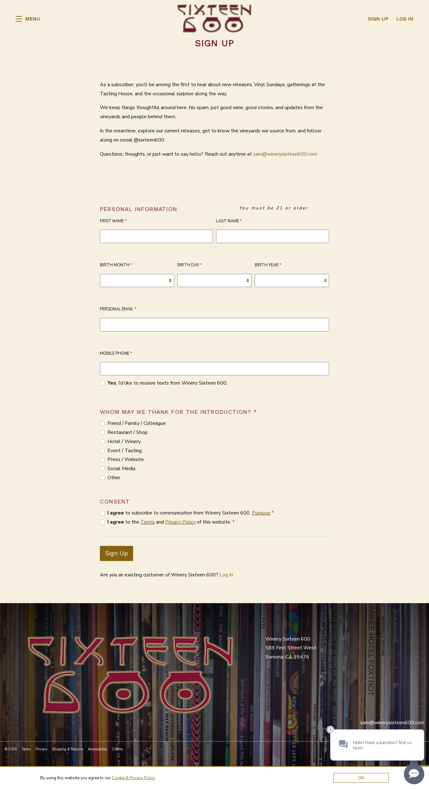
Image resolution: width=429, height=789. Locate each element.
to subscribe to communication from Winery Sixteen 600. (190, 512)
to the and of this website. (171, 522)
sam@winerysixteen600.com (285, 154)
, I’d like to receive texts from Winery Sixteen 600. (167, 383)
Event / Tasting (124, 450)
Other (113, 477)
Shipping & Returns (67, 749)
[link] (133, 778)
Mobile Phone (116, 353)
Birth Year (268, 265)
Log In (226, 574)
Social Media (121, 468)
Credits (117, 749)
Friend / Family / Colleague (136, 423)
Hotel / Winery (124, 441)
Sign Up (116, 553)
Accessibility (97, 749)
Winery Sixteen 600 (214, 19)
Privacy (41, 749)
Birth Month (116, 265)
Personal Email (118, 309)
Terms (147, 522)
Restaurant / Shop (127, 432)
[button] (28, 19)
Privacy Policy (180, 522)
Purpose (261, 512)
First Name (113, 221)
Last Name (229, 221)
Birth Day (189, 265)
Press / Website (125, 459)
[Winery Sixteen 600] (130, 674)
